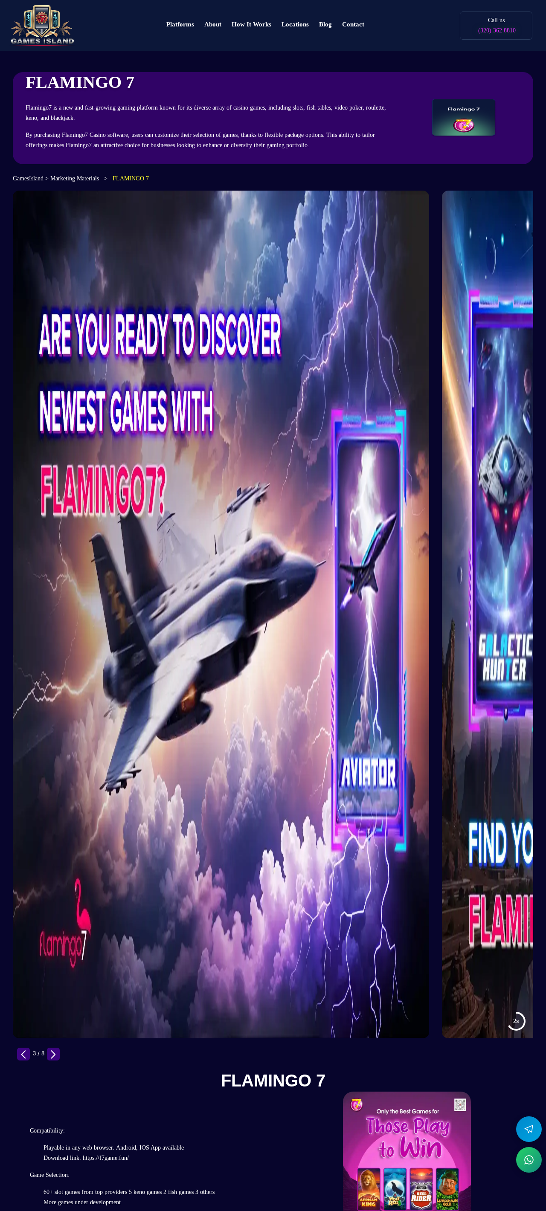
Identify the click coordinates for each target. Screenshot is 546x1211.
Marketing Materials (75, 178)
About (212, 24)
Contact (353, 24)
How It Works (251, 24)
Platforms (180, 24)
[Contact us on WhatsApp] (529, 1160)
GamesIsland (29, 178)
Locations (295, 24)
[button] (53, 1054)
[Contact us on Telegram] (529, 1129)
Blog (325, 24)
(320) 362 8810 (497, 30)
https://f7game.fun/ (106, 1158)
